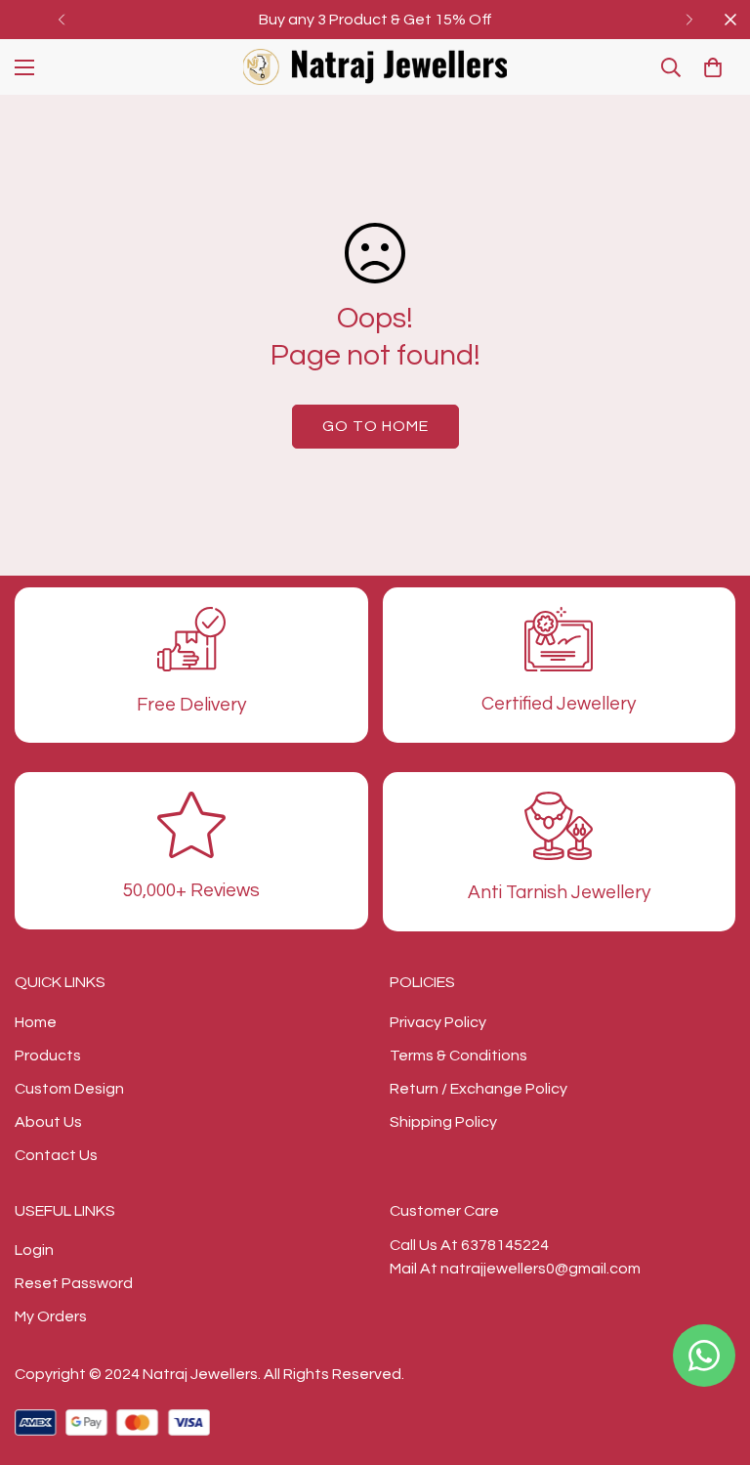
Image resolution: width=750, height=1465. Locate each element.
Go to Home (375, 426)
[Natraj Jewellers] (375, 67)
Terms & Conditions (458, 1055)
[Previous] (61, 19)
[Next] (689, 19)
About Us (48, 1122)
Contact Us (56, 1155)
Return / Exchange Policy (478, 1089)
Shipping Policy (443, 1122)
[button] (712, 67)
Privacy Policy (438, 1022)
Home (36, 1022)
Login (34, 1250)
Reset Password (74, 1283)
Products (48, 1055)
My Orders (51, 1316)
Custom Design (69, 1089)
